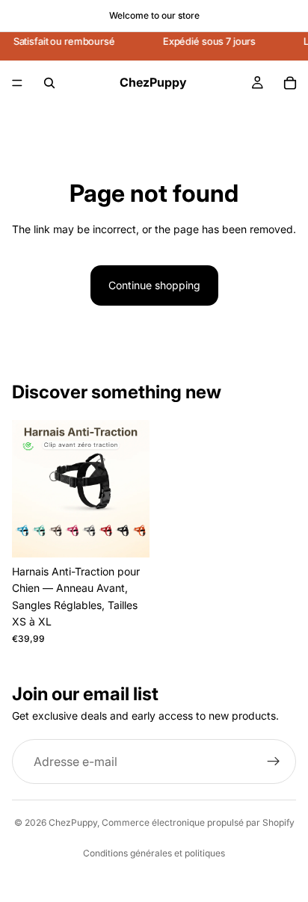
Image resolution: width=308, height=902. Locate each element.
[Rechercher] (49, 83)
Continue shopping (154, 285)
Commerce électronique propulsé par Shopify (198, 822)
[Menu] (17, 83)
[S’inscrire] (273, 761)
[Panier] (290, 83)
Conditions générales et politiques (154, 853)
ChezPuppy (73, 822)
